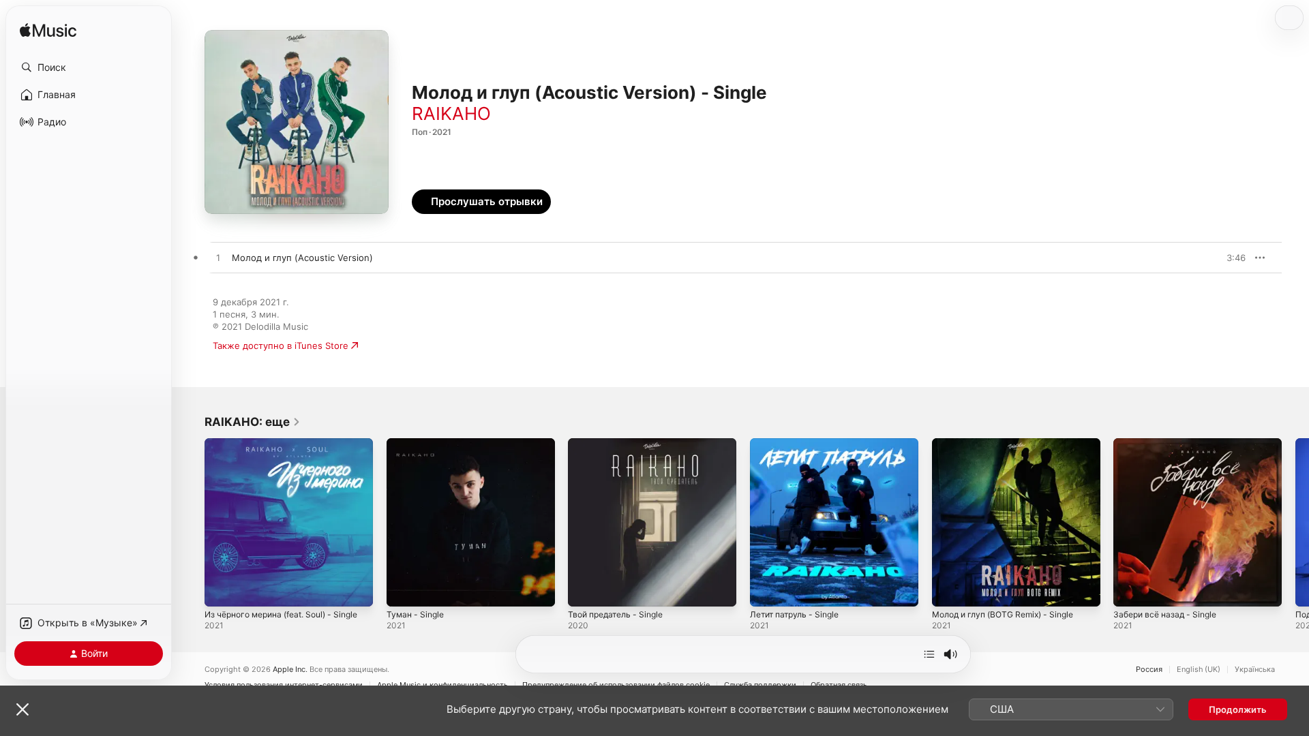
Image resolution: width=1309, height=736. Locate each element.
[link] (253, 421)
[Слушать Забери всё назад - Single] (1130, 589)
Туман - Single (418, 443)
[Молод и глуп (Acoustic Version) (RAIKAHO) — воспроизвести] (218, 258)
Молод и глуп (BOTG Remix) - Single (1010, 443)
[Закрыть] (22, 709)
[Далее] (929, 654)
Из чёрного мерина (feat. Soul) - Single (276, 449)
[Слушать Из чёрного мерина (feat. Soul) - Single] (221, 589)
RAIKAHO (451, 113)
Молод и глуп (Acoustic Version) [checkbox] (302, 257)
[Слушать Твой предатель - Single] (585, 589)
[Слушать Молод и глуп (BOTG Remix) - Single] (949, 589)
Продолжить (1238, 709)
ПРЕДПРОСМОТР (1217, 258)
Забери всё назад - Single (1169, 443)
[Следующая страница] (1295, 522)
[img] (48, 31)
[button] (88, 67)
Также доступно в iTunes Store (280, 345)
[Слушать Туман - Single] (403, 589)
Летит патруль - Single (799, 443)
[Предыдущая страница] (190, 522)
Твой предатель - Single (620, 443)
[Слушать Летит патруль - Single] (767, 589)
